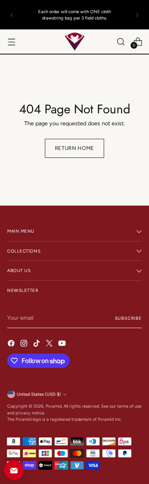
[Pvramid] (75, 42)
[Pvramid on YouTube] (63, 344)
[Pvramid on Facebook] (12, 344)
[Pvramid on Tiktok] (37, 344)
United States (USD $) (39, 394)
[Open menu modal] (11, 41)
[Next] (137, 14)
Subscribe (128, 318)
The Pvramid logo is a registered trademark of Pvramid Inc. (64, 419)
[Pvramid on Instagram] (24, 344)
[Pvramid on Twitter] (50, 344)
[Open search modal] (120, 41)
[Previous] (12, 14)
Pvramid (54, 406)
